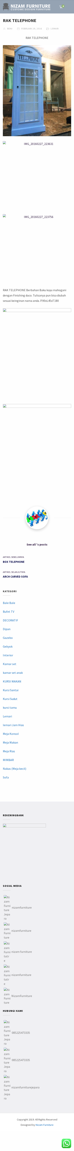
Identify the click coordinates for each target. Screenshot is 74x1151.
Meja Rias (9, 751)
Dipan (6, 629)
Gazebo (8, 638)
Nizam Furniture (45, 1125)
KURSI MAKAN (12, 681)
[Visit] (37, 517)
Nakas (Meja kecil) (14, 768)
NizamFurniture (21, 996)
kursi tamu (10, 707)
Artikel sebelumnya (13, 557)
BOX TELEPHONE (13, 562)
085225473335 (21, 1033)
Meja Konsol (11, 734)
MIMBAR (8, 760)
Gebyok (8, 646)
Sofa (6, 777)
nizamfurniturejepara (25, 1087)
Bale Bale (9, 603)
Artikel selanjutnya (14, 572)
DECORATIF (10, 620)
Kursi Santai (10, 690)
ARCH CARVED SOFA (15, 576)
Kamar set (9, 664)
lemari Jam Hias (13, 725)
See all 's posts (37, 544)
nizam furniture (21, 952)
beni (10, 28)
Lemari (55, 28)
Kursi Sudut (10, 699)
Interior (8, 655)
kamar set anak (13, 673)
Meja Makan (10, 742)
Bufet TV (8, 611)
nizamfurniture (22, 907)
